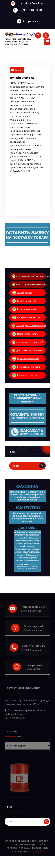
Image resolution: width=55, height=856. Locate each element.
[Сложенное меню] (47, 41)
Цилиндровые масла (25, 375)
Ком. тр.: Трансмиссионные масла (29, 284)
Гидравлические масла (26, 358)
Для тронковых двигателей (28, 350)
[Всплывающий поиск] (38, 35)
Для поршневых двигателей (27, 342)
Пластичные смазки (24, 300)
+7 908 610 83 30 (30, 10)
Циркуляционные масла (26, 317)
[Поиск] (42, 465)
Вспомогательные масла (26, 366)
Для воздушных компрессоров (29, 325)
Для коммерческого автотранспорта (29, 276)
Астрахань (30, 21)
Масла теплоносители (25, 333)
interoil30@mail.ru (30, 3)
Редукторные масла (25, 309)
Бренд (18, 69)
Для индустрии (22, 292)
